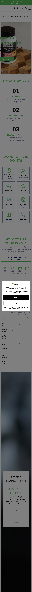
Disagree (16, 303)
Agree (16, 297)
